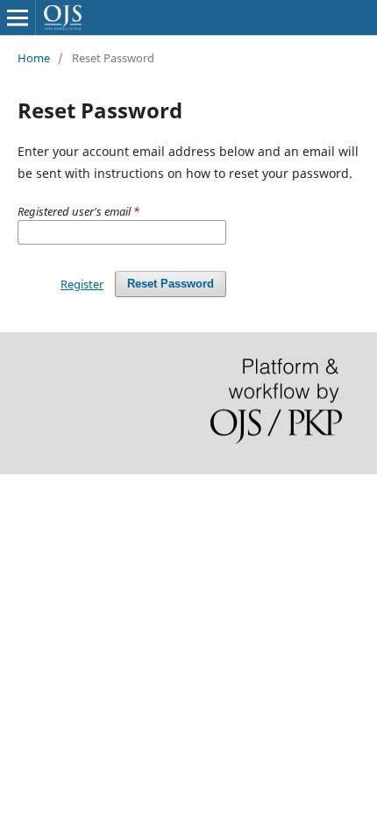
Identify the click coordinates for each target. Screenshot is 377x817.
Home (34, 58)
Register (81, 284)
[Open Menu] (17, 17)
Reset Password (170, 283)
